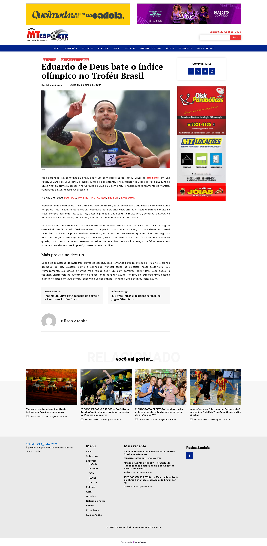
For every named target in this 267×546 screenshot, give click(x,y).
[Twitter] (198, 71)
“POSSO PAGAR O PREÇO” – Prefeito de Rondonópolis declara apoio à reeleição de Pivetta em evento (105, 412)
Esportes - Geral (75, 59)
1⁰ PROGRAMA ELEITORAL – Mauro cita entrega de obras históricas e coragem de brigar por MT (159, 412)
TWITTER (83, 197)
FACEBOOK (128, 197)
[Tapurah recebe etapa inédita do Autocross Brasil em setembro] (51, 387)
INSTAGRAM (98, 197)
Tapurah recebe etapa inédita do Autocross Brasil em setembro (46, 410)
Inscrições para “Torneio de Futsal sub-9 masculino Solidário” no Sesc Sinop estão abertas (215, 412)
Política (128, 472)
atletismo (152, 177)
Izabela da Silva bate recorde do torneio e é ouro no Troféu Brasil (71, 297)
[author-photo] (28, 416)
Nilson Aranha (54, 85)
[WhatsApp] (212, 71)
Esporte (49, 59)
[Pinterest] (205, 71)
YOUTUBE (70, 197)
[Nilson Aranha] (48, 320)
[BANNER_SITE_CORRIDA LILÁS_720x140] (189, 14)
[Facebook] (191, 71)
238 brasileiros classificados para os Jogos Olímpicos (136, 297)
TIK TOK (113, 197)
